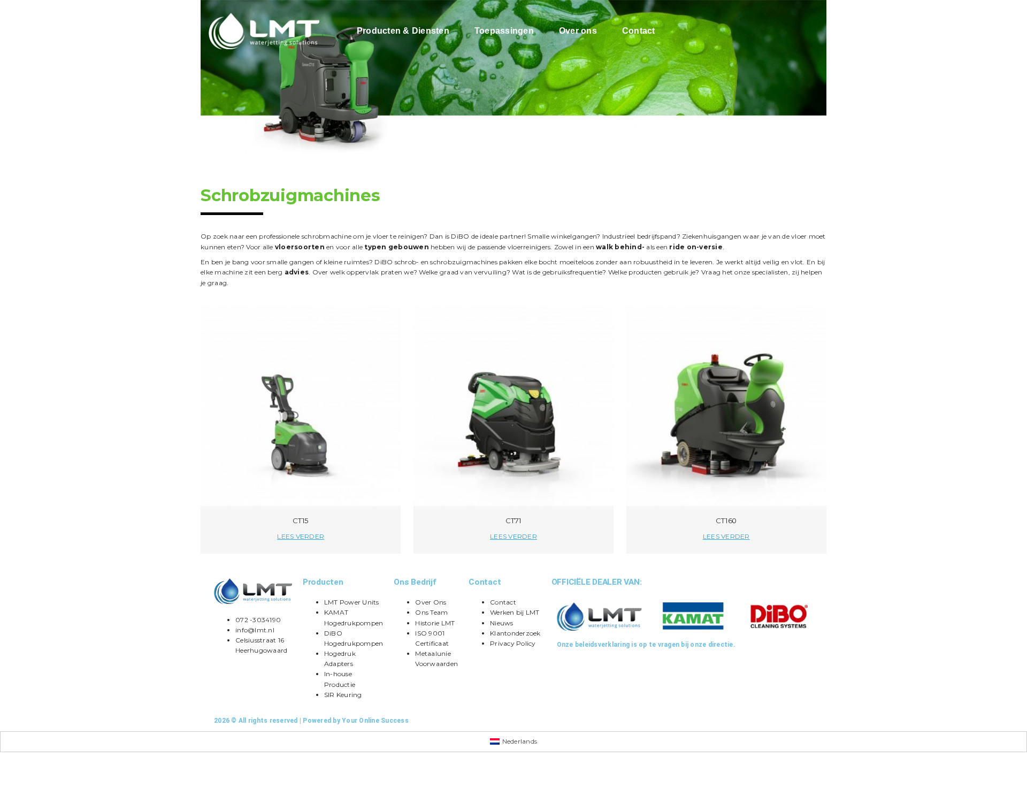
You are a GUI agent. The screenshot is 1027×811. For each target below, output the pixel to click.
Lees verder (300, 536)
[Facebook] (521, 720)
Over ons (578, 30)
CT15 (301, 520)
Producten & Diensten (403, 30)
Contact (638, 30)
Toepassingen (504, 30)
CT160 (726, 520)
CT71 (513, 520)
